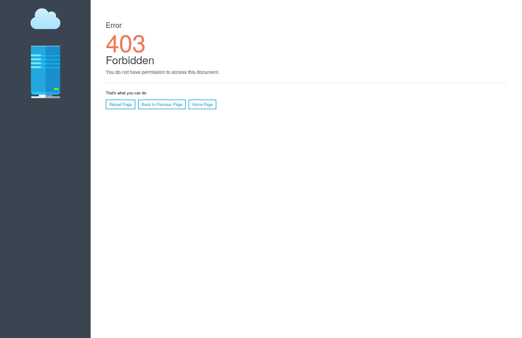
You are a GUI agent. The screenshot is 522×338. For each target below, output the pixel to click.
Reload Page (120, 104)
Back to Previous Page (162, 104)
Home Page (202, 104)
